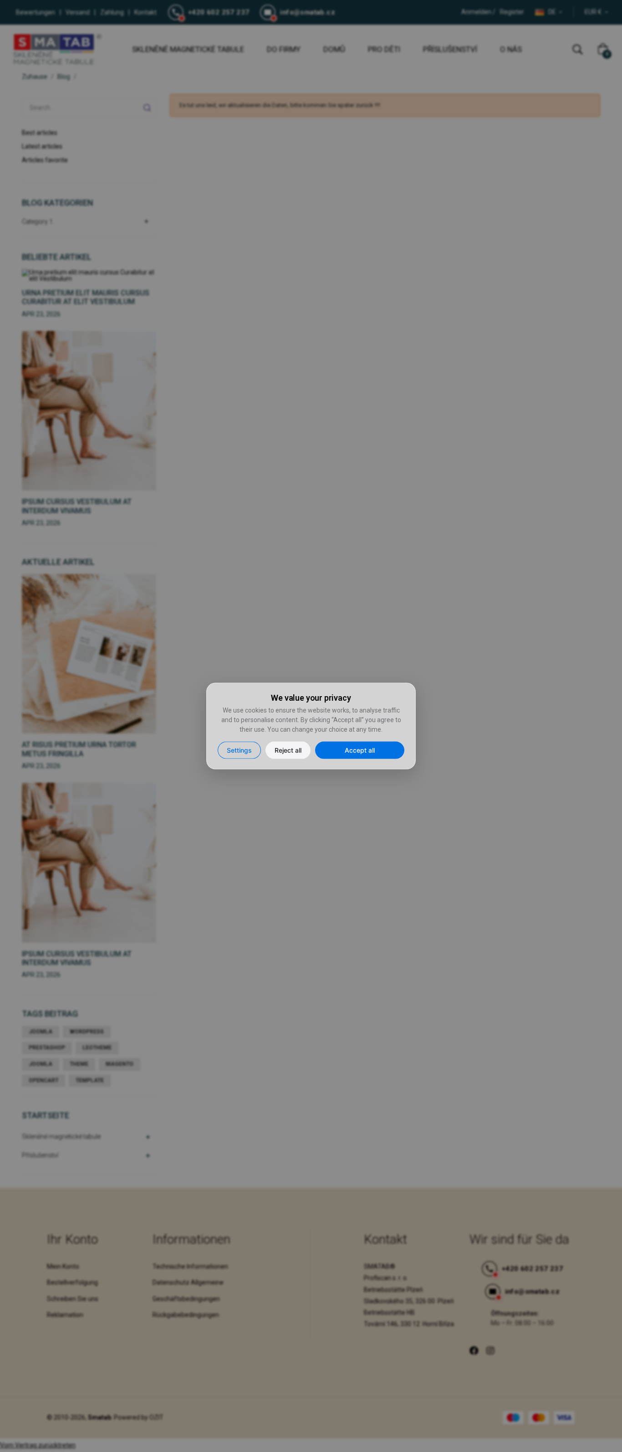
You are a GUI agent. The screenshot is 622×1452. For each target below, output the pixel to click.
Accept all (360, 750)
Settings (239, 750)
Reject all (288, 750)
